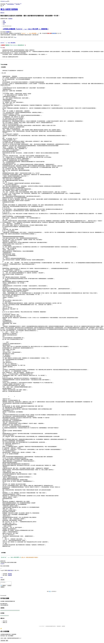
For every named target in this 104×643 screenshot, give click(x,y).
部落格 (4, 22)
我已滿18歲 (3, 640)
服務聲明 (63, 626)
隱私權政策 (59, 626)
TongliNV (2, 563)
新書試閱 (10, 575)
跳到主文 (2, 12)
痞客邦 (9, 570)
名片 (4, 23)
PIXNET (43, 626)
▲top (1, 577)
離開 (7, 640)
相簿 (4, 21)
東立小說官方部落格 (9, 9)
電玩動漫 (10, 18)
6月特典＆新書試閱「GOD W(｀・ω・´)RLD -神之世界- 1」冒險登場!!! (25, 29)
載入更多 (2, 579)
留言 (12, 570)
